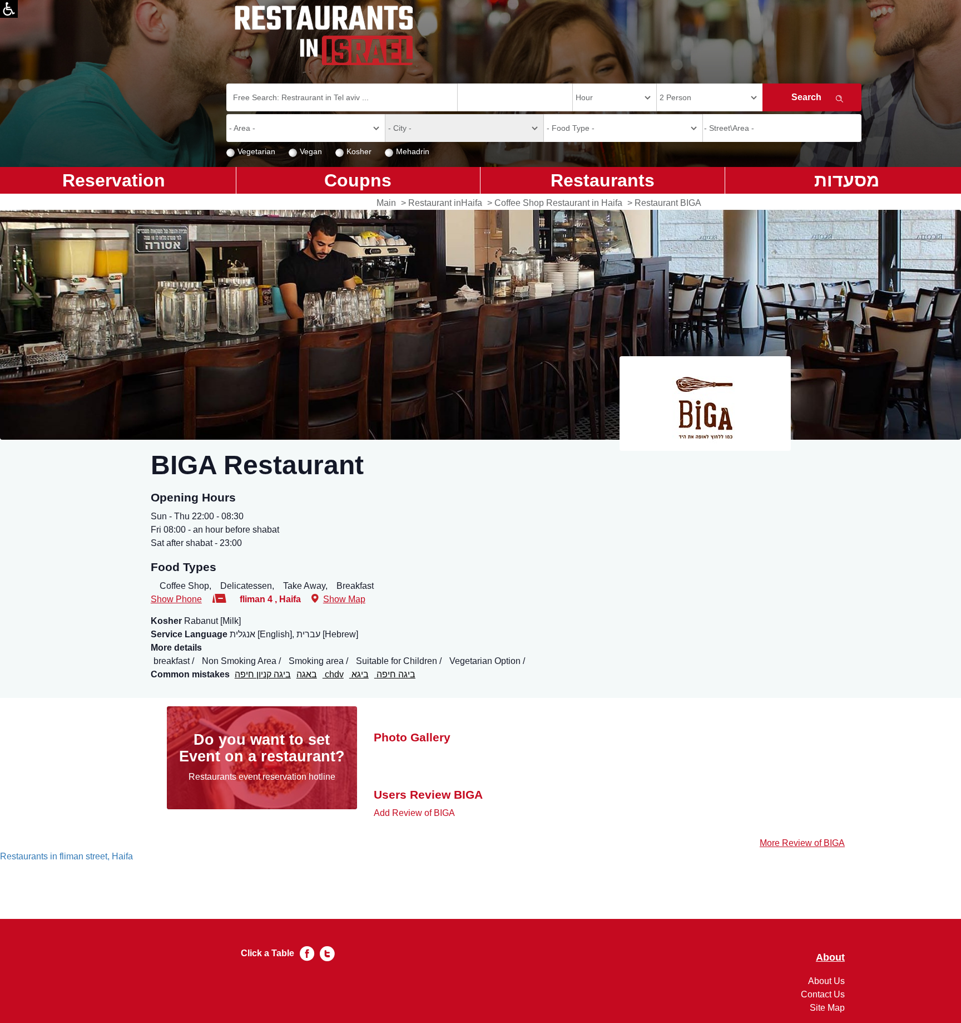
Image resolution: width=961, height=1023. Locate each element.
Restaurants (603, 180)
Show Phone (176, 599)
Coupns (358, 180)
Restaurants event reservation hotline (262, 776)
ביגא (359, 674)
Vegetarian (256, 151)
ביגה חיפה (394, 674)
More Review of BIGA (802, 843)
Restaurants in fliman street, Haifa (66, 856)
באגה (306, 674)
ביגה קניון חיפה (263, 674)
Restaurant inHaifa (445, 203)
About (830, 957)
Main (386, 203)
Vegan (311, 151)
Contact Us (823, 994)
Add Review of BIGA (414, 813)
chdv (333, 674)
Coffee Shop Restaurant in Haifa (558, 203)
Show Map (344, 599)
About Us (826, 981)
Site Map (827, 1007)
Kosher (358, 151)
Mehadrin (412, 151)
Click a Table (267, 953)
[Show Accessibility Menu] (9, 9)
